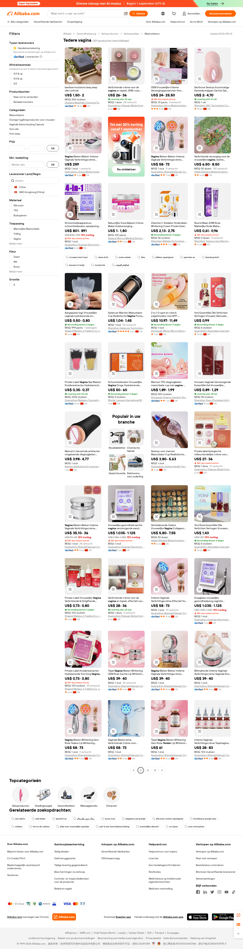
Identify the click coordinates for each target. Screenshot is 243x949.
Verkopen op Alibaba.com (210, 851)
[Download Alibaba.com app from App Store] (197, 916)
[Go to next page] (162, 770)
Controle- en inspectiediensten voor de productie (71, 880)
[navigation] (34, 402)
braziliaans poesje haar (204, 819)
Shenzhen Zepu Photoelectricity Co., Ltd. (212, 400)
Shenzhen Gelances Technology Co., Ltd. (126, 328)
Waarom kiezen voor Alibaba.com (25, 851)
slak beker (40, 819)
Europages (173, 932)
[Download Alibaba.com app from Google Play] (224, 916)
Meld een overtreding (161, 888)
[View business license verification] (153, 943)
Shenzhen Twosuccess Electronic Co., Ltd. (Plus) (212, 241)
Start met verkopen (206, 858)
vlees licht (103, 257)
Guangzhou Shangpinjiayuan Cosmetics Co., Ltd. (169, 171)
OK (53, 148)
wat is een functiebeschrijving (114, 826)
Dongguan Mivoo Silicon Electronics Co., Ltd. (169, 330)
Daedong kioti (212, 257)
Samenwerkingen (205, 878)
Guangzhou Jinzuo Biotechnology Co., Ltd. (83, 171)
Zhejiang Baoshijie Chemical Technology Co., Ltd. (83, 102)
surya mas (110, 819)
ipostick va (61, 819)
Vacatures (12, 875)
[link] (238, 915)
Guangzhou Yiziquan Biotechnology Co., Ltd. (126, 105)
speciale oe (189, 257)
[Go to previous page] (133, 770)
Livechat (153, 858)
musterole (100, 265)
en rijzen (173, 826)
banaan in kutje (76, 265)
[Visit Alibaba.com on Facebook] (198, 892)
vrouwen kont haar (78, 257)
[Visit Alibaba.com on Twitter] (212, 892)
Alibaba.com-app (173, 917)
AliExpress (70, 932)
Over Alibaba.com (17, 844)
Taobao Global (136, 932)
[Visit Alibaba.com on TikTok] (233, 892)
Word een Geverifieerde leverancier (216, 871)
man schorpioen (196, 826)
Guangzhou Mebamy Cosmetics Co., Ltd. (83, 400)
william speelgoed (164, 257)
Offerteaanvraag (110, 858)
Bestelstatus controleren (210, 865)
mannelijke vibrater (149, 826)
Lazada (121, 932)
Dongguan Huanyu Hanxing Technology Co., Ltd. (169, 397)
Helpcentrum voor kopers (163, 851)
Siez (143, 257)
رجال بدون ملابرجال (85, 819)
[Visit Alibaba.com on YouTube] (226, 892)
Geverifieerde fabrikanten (115, 851)
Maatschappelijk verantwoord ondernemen (23, 867)
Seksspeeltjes (131, 33)
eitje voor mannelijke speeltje (74, 826)
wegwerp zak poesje (135, 819)
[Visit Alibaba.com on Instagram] (219, 892)
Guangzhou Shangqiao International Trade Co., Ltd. (212, 330)
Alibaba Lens (14, 917)
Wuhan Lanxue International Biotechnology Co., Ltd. (126, 400)
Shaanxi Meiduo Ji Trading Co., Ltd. (83, 330)
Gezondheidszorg (86, 33)
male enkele (125, 257)
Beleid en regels (63, 888)
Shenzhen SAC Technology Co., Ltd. (212, 105)
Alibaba (67, 33)
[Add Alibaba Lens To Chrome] (64, 916)
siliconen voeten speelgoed (169, 819)
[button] (126, 13)
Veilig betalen (61, 851)
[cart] (174, 14)
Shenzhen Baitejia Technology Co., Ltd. (169, 241)
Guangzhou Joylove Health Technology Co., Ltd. (169, 466)
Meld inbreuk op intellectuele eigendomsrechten (165, 880)
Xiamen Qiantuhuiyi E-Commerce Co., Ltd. (83, 466)
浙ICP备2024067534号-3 (212, 943)
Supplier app (123, 917)
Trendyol (159, 932)
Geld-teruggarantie (64, 858)
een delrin (20, 819)
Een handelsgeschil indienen (164, 865)
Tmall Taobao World (104, 932)
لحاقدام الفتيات (122, 265)
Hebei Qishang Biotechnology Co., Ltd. (212, 171)
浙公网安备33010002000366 (179, 943)
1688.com (85, 932)
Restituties (155, 871)
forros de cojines (41, 826)
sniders (18, 826)
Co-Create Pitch (16, 858)
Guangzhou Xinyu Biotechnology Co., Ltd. (169, 105)
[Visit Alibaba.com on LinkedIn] (205, 892)
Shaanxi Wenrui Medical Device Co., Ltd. (126, 238)
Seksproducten (109, 33)
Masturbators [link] (152, 33)
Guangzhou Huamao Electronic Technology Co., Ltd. (83, 244)
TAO (149, 932)
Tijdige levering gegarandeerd (70, 865)
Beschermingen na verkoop (69, 871)
